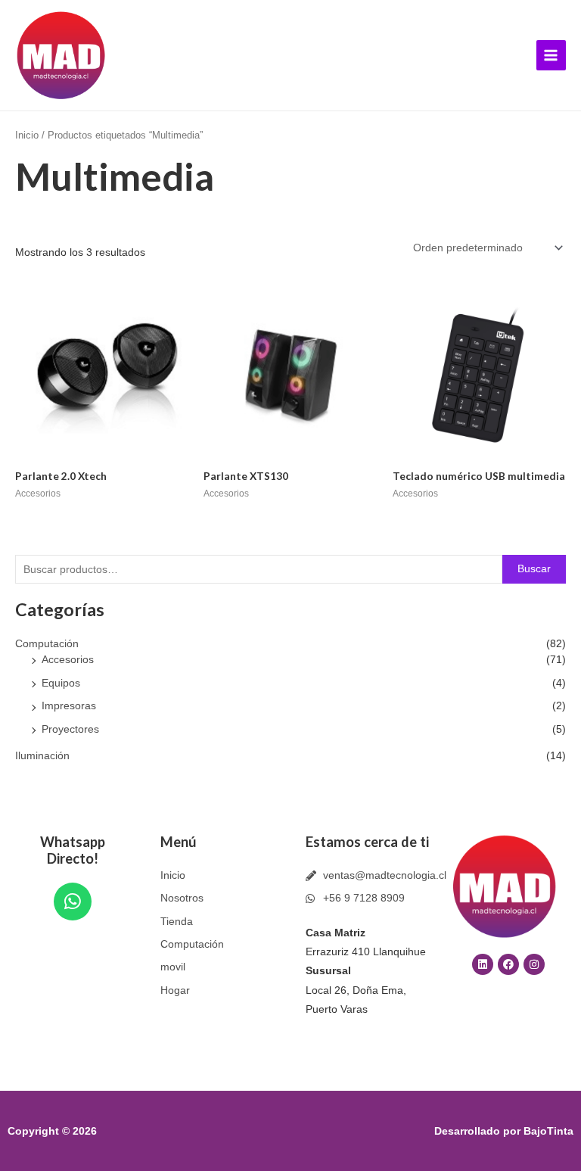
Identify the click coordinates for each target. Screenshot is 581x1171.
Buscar (534, 569)
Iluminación (42, 755)
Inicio (27, 135)
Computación (47, 643)
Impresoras (69, 706)
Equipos (61, 683)
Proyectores (70, 729)
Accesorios (68, 659)
